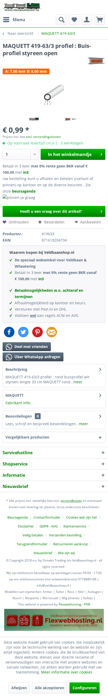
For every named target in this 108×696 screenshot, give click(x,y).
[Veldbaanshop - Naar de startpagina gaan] (22, 7)
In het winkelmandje (69, 154)
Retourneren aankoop (70, 544)
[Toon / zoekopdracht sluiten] (61, 19)
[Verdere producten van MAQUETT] (96, 61)
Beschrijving (16, 369)
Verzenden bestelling (65, 535)
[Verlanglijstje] (74, 19)
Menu (19, 19)
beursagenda (24, 191)
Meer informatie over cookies (66, 672)
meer (78, 381)
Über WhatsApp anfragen (36, 356)
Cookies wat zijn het (81, 517)
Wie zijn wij (66, 553)
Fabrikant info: (18, 402)
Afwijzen (19, 687)
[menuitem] (14, 19)
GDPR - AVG (49, 526)
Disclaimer (26, 526)
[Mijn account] (87, 19)
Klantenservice (74, 526)
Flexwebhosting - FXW (74, 604)
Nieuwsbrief (43, 553)
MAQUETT (15, 395)
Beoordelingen (19, 416)
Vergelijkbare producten (27, 437)
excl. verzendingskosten (43, 136)
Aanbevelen (90, 222)
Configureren (84, 687)
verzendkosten (71, 500)
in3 (26, 172)
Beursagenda (17, 517)
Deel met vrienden (30, 346)
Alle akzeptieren (49, 687)
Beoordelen (53, 222)
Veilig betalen (33, 535)
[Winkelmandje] (99, 19)
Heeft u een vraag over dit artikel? (51, 211)
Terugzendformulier (32, 544)
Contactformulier (47, 517)
